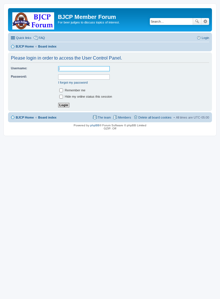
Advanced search (205, 21)
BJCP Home (25, 117)
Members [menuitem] (124, 117)
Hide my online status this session (88, 96)
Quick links (24, 38)
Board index (47, 117)
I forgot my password (73, 82)
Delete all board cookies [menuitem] (155, 117)
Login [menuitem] (205, 38)
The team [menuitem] (104, 117)
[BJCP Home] (33, 19)
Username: (19, 68)
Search (197, 21)
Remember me (74, 90)
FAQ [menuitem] (42, 38)
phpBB (94, 125)
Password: (19, 76)
